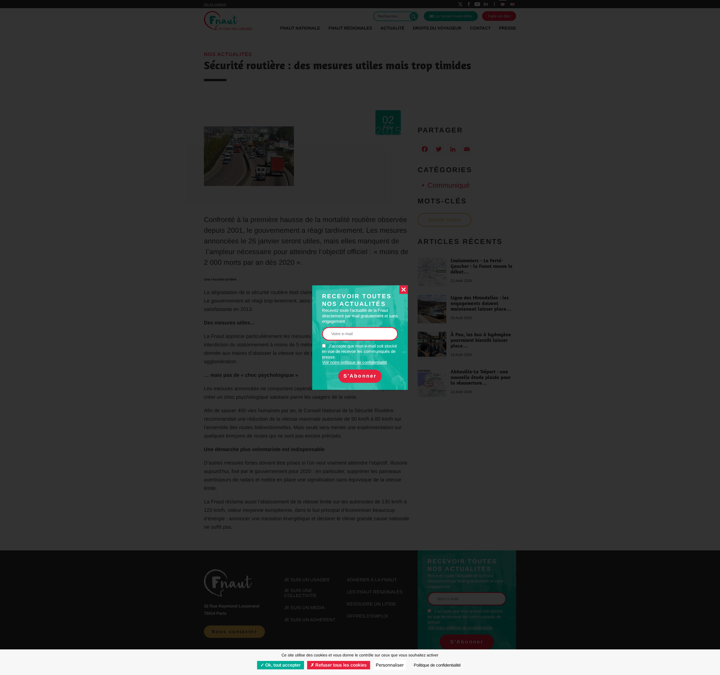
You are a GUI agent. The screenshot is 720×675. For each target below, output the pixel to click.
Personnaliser (390, 665)
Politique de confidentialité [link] (437, 665)
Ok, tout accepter (282, 665)
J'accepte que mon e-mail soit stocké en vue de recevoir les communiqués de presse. (359, 354)
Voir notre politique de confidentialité (354, 362)
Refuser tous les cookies (340, 665)
